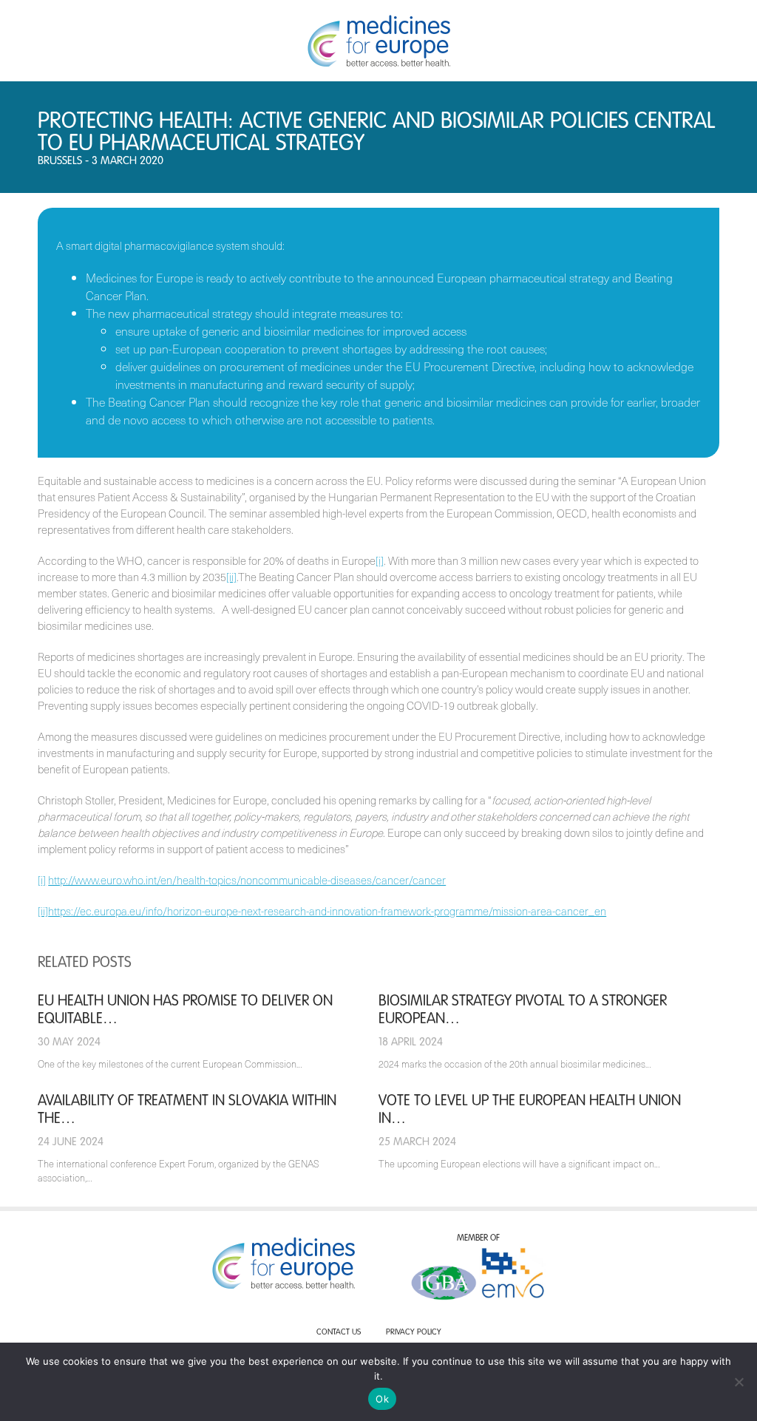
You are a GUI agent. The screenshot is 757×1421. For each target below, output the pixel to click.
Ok (382, 1399)
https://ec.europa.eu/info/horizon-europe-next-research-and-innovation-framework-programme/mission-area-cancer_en (327, 911)
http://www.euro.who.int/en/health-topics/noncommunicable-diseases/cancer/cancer (247, 880)
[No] (738, 1381)
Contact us (338, 1333)
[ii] (231, 577)
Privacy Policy (413, 1333)
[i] (380, 560)
